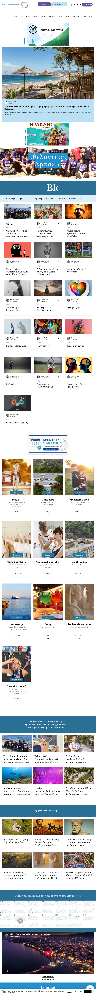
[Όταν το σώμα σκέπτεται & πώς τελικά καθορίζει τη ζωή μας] (17, 250)
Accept (88, 992)
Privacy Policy (11, 993)
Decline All (78, 992)
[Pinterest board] (74, 5)
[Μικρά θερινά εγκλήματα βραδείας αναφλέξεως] (78, 211)
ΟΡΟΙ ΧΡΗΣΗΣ (48, 976)
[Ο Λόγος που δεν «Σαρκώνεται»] (78, 365)
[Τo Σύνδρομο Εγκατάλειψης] (17, 288)
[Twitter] (77, 5)
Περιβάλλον (50, 198)
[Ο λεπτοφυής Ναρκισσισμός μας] (48, 365)
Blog (68, 266)
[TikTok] (80, 5)
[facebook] (69, 5)
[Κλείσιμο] (94, 991)
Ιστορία (62, 198)
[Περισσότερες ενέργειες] (29, 223)
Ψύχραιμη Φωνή (35, 198)
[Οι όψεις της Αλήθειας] (17, 403)
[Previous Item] (5, 73)
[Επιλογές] (17, 365)
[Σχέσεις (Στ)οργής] (78, 326)
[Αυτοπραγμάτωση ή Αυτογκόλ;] (78, 250)
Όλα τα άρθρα (9, 198)
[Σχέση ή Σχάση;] (78, 288)
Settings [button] (70, 992)
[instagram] (72, 5)
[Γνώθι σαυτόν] (48, 326)
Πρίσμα (22, 198)
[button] (90, 199)
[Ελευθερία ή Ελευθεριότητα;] (48, 288)
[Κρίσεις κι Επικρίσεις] (17, 326)
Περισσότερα (74, 198)
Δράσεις (8, 227)
